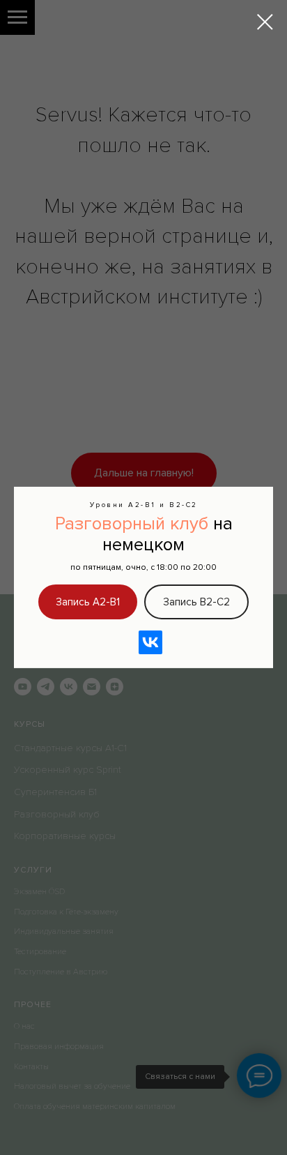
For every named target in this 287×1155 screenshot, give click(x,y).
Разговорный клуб (131, 524)
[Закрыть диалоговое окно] (265, 22)
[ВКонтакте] (150, 642)
